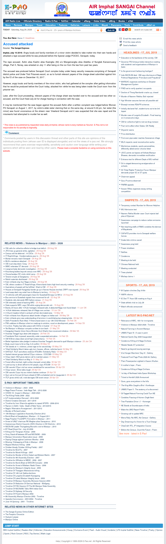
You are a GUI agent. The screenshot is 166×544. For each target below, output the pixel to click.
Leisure (86, 25)
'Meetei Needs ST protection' (132, 345)
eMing (112, 20)
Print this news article (132, 42)
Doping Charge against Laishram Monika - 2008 (24, 439)
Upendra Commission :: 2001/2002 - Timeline (23, 499)
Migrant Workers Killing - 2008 (17, 444)
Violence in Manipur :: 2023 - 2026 (19, 387)
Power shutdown (127, 248)
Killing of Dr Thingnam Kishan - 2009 (20, 431)
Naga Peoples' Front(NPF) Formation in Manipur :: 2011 (27, 418)
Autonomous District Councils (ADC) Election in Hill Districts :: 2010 (33, 424)
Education (51, 25)
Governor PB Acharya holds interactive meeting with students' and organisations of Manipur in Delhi (140, 64)
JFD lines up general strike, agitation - (25, 250)
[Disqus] (59, 195)
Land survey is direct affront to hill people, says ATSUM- (32, 364)
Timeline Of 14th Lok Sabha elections (20, 473)
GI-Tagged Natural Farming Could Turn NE (138, 393)
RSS (26, 533)
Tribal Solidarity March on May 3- (23, 359)
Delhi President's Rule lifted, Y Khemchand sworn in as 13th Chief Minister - (41, 320)
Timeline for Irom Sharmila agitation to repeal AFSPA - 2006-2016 (32, 403)
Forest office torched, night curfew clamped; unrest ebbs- (32, 362)
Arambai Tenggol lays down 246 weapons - (27, 333)
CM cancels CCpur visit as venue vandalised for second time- (35, 367)
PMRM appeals (127, 184)
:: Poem (131, 365)
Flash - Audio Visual (97, 530)
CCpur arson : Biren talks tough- (23, 369)
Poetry (151, 530)
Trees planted (126, 272)
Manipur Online (11, 519)
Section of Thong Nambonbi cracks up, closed (139, 92)
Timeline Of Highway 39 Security (18, 491)
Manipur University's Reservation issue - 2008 (24, 437)
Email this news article (132, 38)
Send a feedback (130, 45)
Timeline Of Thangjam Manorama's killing (22, 470)
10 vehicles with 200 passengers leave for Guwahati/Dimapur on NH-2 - (39, 294)
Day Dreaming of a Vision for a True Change (139, 421)
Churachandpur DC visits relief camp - (25, 274)
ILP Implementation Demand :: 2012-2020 (22, 398)
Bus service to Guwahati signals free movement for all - (32, 297)
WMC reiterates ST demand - (22, 266)
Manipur (29, 25)
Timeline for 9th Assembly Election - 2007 (22, 457)
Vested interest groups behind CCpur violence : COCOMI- (33, 354)
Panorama (116, 25)
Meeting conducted (128, 268)
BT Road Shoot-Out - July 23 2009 (19, 429)
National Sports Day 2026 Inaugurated (136, 336)
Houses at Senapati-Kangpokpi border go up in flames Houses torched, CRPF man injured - (47, 289)
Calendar (76, 20)
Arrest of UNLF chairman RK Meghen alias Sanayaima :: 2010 (30, 421)
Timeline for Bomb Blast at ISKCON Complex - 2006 (26, 462)
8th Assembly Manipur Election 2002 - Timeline (24, 496)
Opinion (159, 530)
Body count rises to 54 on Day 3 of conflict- (27, 344)
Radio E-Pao (51, 20)
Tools (127, 25)
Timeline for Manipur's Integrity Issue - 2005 (23, 468)
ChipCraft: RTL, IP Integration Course (136, 425)
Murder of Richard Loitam (15, 411)
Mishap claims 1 (128, 276)
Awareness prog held (129, 244)
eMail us (151, 25)
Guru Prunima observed (131, 180)
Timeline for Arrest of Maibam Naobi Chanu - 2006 (25, 465)
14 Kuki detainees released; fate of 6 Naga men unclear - (32, 310)
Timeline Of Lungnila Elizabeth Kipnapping (22, 475)
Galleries (75, 25)
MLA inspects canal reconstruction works (137, 142)
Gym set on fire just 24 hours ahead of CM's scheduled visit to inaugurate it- (40, 375)
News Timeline (141, 530)
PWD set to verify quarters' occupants (136, 88)
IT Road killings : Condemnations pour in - (27, 256)
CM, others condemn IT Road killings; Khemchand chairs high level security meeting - (45, 284)
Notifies (124, 252)
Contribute (138, 25)
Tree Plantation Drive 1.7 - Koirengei (135, 401)
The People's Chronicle (14, 514)
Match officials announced (131, 306)
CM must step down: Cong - (21, 263)
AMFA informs (127, 294)
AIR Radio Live (12, 20)
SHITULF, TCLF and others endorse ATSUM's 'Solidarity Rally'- (36, 351)
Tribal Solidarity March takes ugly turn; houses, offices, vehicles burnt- (38, 349)
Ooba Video (100, 20)
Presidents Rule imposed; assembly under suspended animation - (36, 336)
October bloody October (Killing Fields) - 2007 (24, 447)
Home (20, 38)
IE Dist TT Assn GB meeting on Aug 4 (136, 298)
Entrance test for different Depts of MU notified (139, 159)
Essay (70, 530)
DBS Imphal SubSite (11, 530)
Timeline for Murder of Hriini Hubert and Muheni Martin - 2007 (30, 455)
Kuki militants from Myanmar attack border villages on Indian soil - (37, 315)
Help (58, 541)
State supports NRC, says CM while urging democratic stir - (34, 305)
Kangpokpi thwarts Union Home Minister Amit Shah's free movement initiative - (42, 331)
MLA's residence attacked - (21, 261)
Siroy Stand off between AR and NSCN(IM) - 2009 (25, 434)
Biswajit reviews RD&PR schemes (135, 104)
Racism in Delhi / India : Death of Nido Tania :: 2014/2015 (28, 405)
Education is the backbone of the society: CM (139, 57)
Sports (7, 533)
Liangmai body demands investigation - (26, 269)
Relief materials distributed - (21, 279)
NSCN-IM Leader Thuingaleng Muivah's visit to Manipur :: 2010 (30, 426)
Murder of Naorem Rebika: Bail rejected (137, 96)
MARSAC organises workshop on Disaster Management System (138, 83)
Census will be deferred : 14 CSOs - (24, 253)
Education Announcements (55, 530)
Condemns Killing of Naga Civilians (135, 369)
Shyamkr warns (127, 130)
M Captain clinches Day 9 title (133, 290)
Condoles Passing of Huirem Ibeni (137, 397)
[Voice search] (101, 30)
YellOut (64, 20)
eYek (130, 20)
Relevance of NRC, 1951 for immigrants (137, 320)
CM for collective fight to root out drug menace (139, 121)
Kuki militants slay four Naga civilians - (26, 281)
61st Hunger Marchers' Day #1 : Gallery (137, 353)
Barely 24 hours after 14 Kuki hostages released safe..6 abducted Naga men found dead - (45, 307)
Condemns (125, 256)
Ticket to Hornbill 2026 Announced (135, 377)
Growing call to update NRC (132, 413)
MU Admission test (129, 209)
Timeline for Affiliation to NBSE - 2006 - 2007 (23, 460)
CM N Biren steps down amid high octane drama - (30, 338)
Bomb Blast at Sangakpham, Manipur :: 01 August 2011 (27, 416)
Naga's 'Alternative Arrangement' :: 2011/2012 (23, 408)
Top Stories (34, 533)
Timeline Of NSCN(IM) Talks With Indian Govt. (24, 488)
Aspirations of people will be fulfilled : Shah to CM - (30, 287)
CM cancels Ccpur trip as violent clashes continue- (30, 372)
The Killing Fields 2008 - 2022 (17, 395)
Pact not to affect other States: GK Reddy (137, 125)
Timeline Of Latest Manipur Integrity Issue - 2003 (25, 478)
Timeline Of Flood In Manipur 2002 (19, 493)
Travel (39, 25)
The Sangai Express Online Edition (19, 511)
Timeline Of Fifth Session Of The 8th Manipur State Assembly (30, 486)
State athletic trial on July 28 (132, 302)
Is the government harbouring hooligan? (137, 71)
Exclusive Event (81, 530)
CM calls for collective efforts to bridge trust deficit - (31, 248)
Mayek (105, 25)
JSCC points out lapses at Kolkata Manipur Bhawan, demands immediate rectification (138, 153)
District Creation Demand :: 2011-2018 (20, 400)
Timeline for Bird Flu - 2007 (16, 449)
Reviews (18, 25)
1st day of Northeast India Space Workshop (138, 373)
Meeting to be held (128, 260)
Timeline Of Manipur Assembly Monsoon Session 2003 (27, 480)
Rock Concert (16, 533)
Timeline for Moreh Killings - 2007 (19, 452)
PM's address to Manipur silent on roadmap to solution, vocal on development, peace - (45, 323)
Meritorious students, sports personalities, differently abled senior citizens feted (138, 147)
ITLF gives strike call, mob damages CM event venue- (32, 377)
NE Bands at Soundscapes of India (135, 405)
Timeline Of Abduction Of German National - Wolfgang (27, 483)
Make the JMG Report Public (133, 409)
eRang (87, 20)
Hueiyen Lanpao (11, 517)
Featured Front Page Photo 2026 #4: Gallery (139, 357)
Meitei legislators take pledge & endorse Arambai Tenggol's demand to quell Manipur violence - (48, 341)
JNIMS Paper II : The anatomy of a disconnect (139, 389)
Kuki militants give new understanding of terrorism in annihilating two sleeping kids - (44, 318)
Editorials (38, 530)
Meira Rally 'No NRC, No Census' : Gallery (138, 417)
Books (122, 20)
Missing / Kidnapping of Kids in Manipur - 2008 (24, 442)
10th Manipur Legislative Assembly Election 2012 (25, 413)
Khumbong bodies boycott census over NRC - (28, 271)
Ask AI (110, 30)
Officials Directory (33, 20)
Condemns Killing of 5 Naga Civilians (136, 340)
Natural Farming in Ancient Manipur (135, 328)
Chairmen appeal (128, 176)
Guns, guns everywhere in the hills (135, 381)
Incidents (111, 530)
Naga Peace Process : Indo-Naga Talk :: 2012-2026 (26, 390)
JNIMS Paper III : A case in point (134, 332)
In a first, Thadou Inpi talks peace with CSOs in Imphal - (32, 325)
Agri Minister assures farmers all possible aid (139, 100)
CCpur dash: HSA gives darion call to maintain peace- (32, 356)
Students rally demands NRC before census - (28, 300)
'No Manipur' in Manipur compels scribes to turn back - (32, 328)
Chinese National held (130, 264)
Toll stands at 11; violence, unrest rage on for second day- (33, 346)
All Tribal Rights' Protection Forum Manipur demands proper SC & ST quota (138, 171)
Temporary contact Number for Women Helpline (140, 205)
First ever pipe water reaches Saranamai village (140, 138)
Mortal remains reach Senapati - (23, 258)
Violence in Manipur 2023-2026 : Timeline (138, 324)
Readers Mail (27, 530)
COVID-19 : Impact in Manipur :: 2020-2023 (22, 393)
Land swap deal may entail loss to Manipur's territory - (32, 292)
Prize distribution (128, 134)
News (8, 25)
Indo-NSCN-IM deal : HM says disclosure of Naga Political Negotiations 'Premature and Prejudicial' (141, 76)
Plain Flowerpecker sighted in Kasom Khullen (139, 361)
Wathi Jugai (45, 533)
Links (96, 25)
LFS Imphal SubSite (125, 530)
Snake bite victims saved (131, 240)
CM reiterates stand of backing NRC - (25, 302)
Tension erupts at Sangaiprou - (22, 276)
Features (63, 25)
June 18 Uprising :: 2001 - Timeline (19, 501)
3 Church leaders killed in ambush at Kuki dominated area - (34, 313)
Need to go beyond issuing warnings (135, 349)
